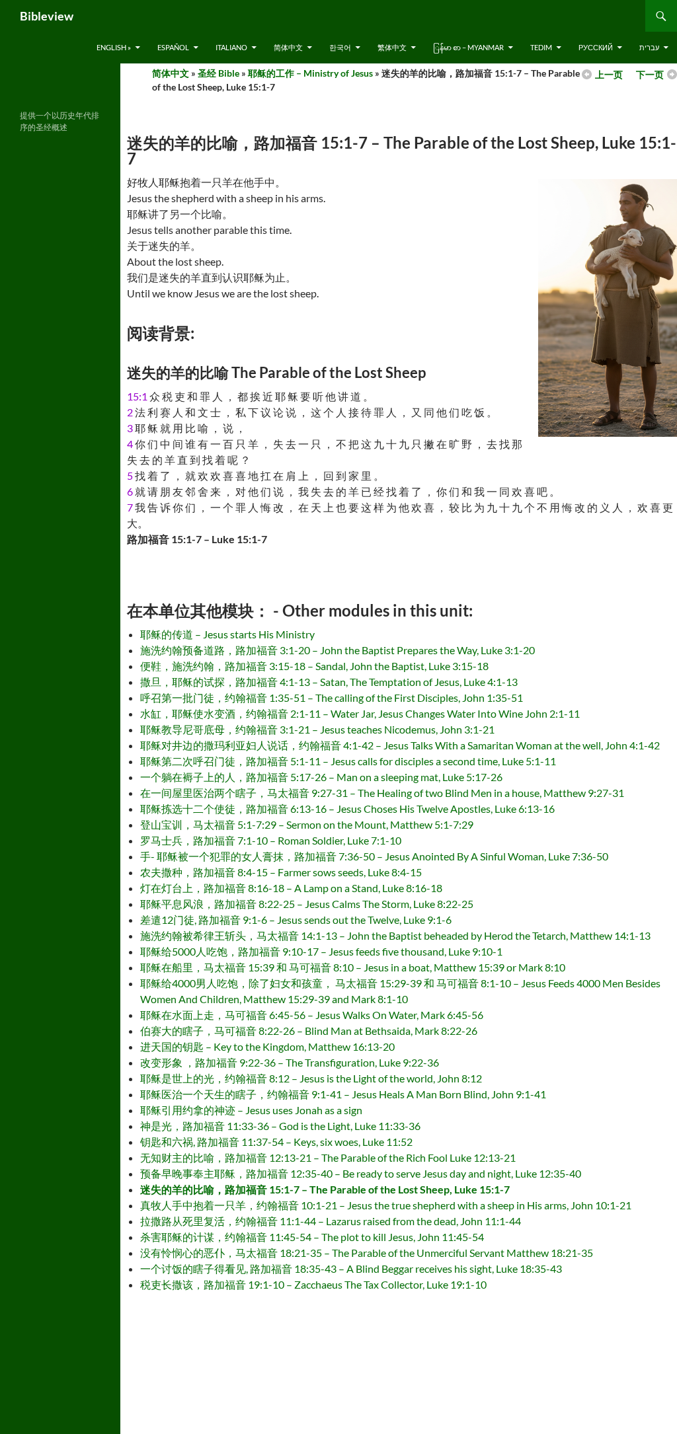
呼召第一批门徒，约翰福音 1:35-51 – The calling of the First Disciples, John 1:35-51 (331, 697)
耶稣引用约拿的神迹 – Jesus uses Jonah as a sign (251, 1110)
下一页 (650, 74)
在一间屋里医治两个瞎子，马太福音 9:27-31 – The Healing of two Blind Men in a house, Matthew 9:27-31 (382, 792)
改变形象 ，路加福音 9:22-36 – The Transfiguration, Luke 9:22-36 (289, 1062)
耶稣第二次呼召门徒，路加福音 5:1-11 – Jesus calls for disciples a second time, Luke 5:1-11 (348, 761)
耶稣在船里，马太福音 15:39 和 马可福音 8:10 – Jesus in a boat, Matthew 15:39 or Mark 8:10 (352, 967)
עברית (649, 47)
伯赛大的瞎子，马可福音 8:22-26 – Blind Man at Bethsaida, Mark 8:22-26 (308, 1030)
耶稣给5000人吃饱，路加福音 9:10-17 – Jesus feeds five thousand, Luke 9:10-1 (321, 951)
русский (595, 47)
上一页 (609, 74)
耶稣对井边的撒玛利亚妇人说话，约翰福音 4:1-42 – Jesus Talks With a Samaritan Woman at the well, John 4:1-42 (400, 745)
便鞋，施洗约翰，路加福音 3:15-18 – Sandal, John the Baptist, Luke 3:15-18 (314, 666)
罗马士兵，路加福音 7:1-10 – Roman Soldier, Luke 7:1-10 (270, 840)
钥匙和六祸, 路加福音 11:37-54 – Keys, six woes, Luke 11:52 (276, 1141)
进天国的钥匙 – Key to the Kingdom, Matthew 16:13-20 (267, 1046)
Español (173, 47)
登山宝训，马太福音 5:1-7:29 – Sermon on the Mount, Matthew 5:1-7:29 (306, 824)
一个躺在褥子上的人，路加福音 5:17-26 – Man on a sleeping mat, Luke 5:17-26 (321, 777)
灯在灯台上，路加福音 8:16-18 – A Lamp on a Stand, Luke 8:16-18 (291, 888)
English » (114, 47)
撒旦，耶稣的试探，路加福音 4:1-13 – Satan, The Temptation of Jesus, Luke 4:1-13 (329, 681)
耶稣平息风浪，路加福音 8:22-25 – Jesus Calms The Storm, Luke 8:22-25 (306, 903)
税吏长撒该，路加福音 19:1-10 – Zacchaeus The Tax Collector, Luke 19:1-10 (313, 1284)
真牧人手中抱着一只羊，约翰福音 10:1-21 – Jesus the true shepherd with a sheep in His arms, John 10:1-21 (385, 1205)
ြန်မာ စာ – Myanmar (468, 47)
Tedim (541, 47)
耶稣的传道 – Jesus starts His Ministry (227, 634)
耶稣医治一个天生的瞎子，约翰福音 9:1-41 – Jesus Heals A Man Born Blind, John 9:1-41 (343, 1094)
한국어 (340, 47)
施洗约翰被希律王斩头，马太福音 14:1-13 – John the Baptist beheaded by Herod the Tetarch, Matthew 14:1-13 (395, 935)
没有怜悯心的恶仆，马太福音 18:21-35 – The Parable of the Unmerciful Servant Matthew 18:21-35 (366, 1252)
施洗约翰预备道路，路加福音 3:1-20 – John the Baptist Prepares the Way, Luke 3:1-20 (337, 650)
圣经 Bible (218, 73)
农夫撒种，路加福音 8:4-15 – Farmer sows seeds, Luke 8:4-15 (281, 872)
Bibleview (46, 16)
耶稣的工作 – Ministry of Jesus (310, 73)
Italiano (231, 47)
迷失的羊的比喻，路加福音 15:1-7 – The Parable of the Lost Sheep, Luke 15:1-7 (325, 1189)
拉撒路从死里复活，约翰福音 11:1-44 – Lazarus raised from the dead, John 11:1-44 (330, 1221)
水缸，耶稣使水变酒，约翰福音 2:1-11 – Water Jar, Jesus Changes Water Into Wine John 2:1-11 (360, 713)
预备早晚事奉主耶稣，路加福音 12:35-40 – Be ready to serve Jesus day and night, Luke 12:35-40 (360, 1173)
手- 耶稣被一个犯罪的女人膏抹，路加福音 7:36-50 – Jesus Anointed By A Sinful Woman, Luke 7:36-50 (374, 856)
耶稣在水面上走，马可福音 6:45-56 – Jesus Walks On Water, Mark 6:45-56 (311, 1014)
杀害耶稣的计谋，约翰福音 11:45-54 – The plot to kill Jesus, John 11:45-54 (312, 1236)
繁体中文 (392, 47)
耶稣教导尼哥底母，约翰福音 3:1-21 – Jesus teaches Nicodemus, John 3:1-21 (317, 729)
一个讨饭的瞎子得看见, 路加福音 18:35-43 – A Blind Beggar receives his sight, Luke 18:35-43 (351, 1268)
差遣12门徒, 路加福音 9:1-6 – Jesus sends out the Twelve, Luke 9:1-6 (296, 919)
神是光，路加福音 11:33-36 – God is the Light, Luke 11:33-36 (280, 1125)
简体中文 (288, 47)
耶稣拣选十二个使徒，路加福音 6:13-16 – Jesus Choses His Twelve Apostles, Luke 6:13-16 (347, 808)
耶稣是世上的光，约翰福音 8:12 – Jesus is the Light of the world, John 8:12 (311, 1078)
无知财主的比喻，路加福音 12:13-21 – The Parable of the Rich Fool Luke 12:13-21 (328, 1157)
